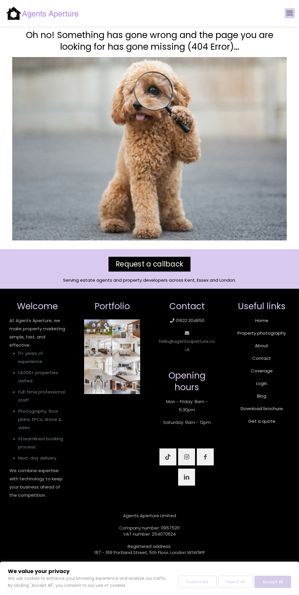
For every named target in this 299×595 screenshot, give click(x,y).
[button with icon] (167, 456)
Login (261, 383)
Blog (261, 396)
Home (261, 320)
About (261, 346)
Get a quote (261, 421)
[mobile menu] (290, 13)
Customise (197, 582)
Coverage (262, 371)
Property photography (261, 333)
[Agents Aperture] (42, 13)
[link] (112, 356)
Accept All (273, 582)
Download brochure (262, 408)
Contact (261, 358)
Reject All (235, 582)
